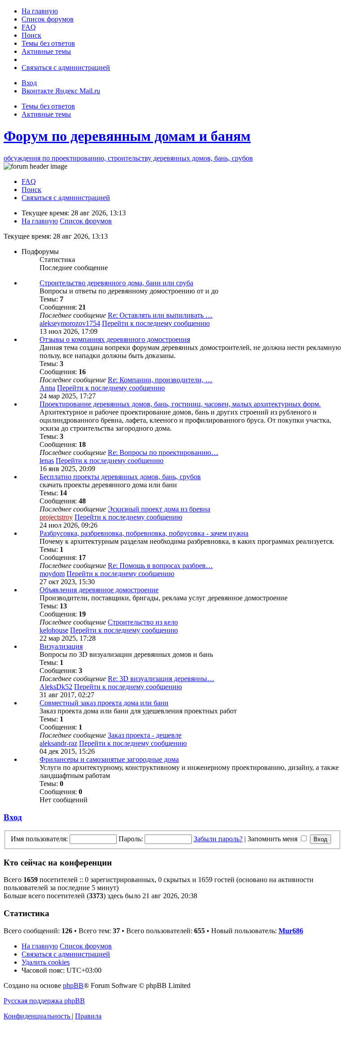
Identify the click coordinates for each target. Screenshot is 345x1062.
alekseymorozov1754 (70, 323)
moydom (52, 573)
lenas (47, 460)
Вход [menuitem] (29, 83)
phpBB (73, 985)
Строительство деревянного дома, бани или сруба (116, 283)
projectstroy (56, 517)
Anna (47, 388)
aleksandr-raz (58, 743)
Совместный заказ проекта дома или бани (104, 703)
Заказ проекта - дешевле (144, 735)
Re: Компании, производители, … (160, 380)
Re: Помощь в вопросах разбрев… (160, 565)
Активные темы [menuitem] (46, 114)
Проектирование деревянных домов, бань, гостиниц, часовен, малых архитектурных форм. (180, 404)
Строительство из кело (143, 622)
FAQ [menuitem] (29, 181)
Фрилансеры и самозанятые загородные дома (109, 759)
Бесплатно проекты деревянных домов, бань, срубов (120, 477)
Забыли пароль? (218, 839)
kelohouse (54, 630)
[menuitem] (40, 11)
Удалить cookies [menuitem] (46, 962)
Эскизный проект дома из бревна (159, 509)
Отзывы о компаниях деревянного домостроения (115, 339)
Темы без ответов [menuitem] (48, 106)
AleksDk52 (56, 687)
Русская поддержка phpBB (44, 1001)
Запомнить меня (273, 839)
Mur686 (291, 931)
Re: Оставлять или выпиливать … (160, 315)
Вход (13, 817)
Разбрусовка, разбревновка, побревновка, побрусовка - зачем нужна (144, 533)
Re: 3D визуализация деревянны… (161, 678)
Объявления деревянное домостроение (99, 590)
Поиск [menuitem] (31, 189)
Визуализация (61, 646)
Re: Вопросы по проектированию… (163, 452)
